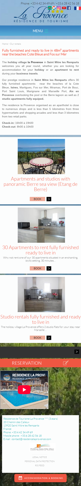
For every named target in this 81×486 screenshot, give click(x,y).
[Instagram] (59, 8)
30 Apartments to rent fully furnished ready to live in (40, 250)
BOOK (37, 199)
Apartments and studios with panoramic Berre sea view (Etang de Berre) (40, 184)
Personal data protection (40, 461)
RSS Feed (39, 465)
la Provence (35, 62)
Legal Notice (39, 457)
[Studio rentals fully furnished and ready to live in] (49, 338)
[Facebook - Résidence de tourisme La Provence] (69, 8)
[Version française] (77, 9)
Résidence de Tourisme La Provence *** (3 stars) (30, 418)
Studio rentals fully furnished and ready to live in (40, 319)
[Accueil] (40, 14)
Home (5, 44)
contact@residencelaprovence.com (31, 439)
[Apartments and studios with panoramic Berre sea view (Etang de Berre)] (49, 199)
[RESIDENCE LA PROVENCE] (64, 8)
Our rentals (15, 44)
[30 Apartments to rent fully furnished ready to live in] (49, 268)
